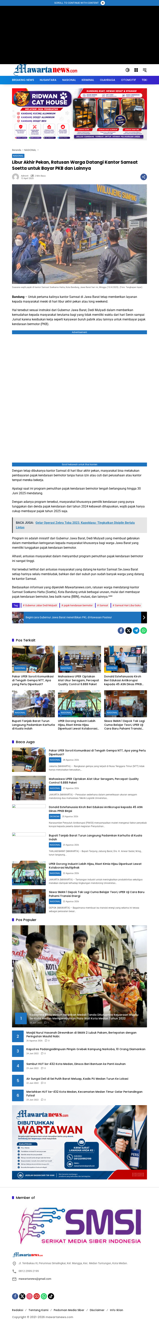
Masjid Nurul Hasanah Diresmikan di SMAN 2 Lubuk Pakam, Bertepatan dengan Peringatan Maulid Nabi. (81, 1034)
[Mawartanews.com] (46, 69)
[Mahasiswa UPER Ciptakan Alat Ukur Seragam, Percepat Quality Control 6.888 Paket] (79, 659)
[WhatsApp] (143, 630)
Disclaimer (97, 1310)
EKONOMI (112, 668)
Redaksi (17, 1310)
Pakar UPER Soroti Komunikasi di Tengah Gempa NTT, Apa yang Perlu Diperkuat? (33, 680)
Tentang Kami (38, 1310)
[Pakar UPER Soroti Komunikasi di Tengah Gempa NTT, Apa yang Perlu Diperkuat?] (33, 659)
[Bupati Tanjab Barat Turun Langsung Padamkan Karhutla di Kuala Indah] (33, 703)
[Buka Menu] (136, 70)
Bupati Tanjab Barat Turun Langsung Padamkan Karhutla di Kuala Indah (33, 724)
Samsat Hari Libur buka (128, 605)
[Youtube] (37, 1296)
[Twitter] (128, 630)
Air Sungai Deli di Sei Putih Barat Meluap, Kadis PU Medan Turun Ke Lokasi (77, 1079)
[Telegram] (136, 630)
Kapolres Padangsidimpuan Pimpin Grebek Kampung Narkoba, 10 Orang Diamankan (85, 1049)
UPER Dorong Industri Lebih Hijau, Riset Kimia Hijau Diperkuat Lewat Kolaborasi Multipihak (77, 725)
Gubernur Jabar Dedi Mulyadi (41, 605)
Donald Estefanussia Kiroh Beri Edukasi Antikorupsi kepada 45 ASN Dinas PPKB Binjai (123, 680)
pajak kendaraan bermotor (78, 605)
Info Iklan (116, 1310)
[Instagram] (29, 1296)
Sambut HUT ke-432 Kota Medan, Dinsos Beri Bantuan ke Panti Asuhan (76, 1064)
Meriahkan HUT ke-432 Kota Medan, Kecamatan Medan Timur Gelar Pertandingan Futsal (84, 1094)
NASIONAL (18, 156)
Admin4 (24, 176)
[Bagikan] (143, 177)
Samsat (103, 605)
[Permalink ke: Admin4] (16, 176)
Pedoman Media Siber (69, 1310)
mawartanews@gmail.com (35, 1278)
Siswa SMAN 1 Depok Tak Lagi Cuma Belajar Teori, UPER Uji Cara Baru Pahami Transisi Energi (124, 725)
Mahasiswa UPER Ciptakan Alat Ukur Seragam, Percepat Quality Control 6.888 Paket (78, 680)
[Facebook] (121, 630)
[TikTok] (51, 1296)
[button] (127, 70)
